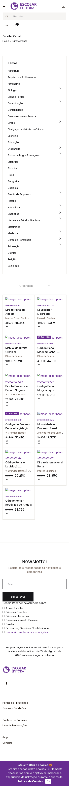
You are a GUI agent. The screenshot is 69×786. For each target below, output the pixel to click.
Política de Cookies (30, 781)
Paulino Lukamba (46, 470)
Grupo (6, 737)
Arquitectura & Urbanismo (22, 77)
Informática (14, 207)
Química (12, 252)
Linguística (13, 213)
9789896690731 (13, 420)
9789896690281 (45, 458)
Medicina (13, 233)
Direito (11, 122)
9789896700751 (45, 343)
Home (6, 41)
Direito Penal (20, 41)
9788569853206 (45, 305)
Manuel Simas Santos (17, 318)
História (12, 200)
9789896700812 (13, 343)
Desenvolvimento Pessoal (22, 116)
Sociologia (13, 265)
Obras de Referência (19, 239)
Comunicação (15, 103)
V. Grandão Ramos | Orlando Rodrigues (27, 470)
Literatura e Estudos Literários (24, 220)
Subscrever (18, 596)
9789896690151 (13, 496)
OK (48, 781)
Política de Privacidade (15, 702)
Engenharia (14, 148)
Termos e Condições (14, 708)
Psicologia (13, 246)
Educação (13, 142)
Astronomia (14, 83)
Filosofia (12, 168)
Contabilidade (15, 109)
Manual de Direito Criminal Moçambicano (16, 352)
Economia (13, 135)
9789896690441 (13, 458)
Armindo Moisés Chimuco (51, 432)
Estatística (13, 161)
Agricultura (13, 70)
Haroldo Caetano (46, 318)
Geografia (13, 181)
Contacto (8, 742)
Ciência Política (16, 96)
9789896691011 (13, 305)
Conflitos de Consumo (15, 720)
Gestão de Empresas (19, 194)
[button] (4, 6)
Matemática (14, 226)
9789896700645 (46, 382)
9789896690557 (45, 420)
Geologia (13, 187)
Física (11, 174)
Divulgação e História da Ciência (26, 129)
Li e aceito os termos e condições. (27, 632)
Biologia (12, 90)
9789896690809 (14, 382)
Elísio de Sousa (13, 356)
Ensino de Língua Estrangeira (24, 155)
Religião (12, 259)
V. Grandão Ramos (15, 394)
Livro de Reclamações (15, 725)
